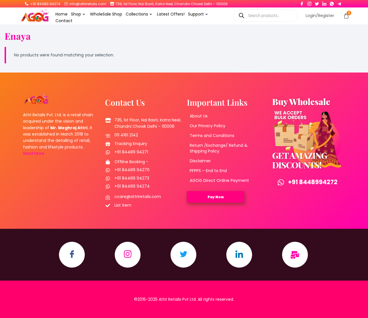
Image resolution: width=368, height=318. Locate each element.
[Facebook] (302, 2)
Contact (63, 21)
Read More (33, 153)
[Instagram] (309, 2)
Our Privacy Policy (207, 126)
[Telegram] (339, 2)
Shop (76, 14)
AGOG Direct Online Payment (219, 180)
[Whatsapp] (331, 2)
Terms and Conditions (212, 135)
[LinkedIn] (324, 2)
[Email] (295, 255)
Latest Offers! (171, 14)
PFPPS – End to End (208, 171)
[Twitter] (317, 2)
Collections (137, 14)
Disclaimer (200, 161)
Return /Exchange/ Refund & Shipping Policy (219, 148)
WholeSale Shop (106, 14)
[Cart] (346, 16)
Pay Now (216, 197)
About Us (199, 116)
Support (196, 14)
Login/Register (320, 15)
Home (61, 14)
